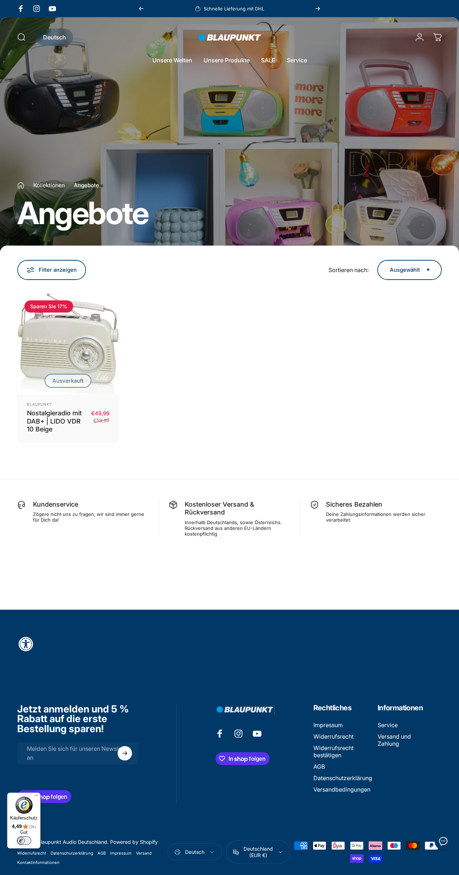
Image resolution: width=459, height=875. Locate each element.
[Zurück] (141, 8)
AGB (319, 766)
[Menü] (36, 797)
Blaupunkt (39, 404)
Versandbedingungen (341, 789)
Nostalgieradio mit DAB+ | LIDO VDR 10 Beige (54, 421)
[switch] (24, 840)
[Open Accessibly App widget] (229, 644)
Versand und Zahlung (394, 740)
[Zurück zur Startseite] (20, 185)
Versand (144, 853)
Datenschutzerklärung (342, 778)
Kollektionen (49, 185)
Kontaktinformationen (38, 862)
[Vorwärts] (318, 8)
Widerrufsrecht (333, 736)
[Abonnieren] (125, 753)
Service (388, 725)
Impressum (328, 725)
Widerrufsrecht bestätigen (333, 751)
